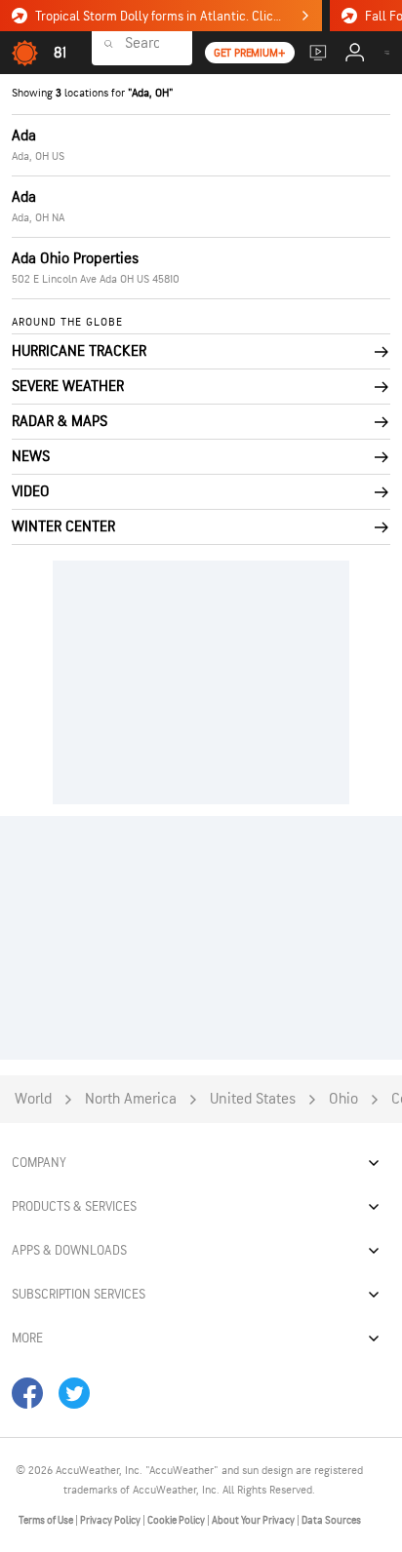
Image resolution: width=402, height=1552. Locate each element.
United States (253, 1099)
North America (131, 1099)
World (33, 1099)
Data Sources (331, 1520)
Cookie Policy (177, 1520)
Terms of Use (47, 1520)
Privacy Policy (111, 1520)
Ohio (343, 1099)
